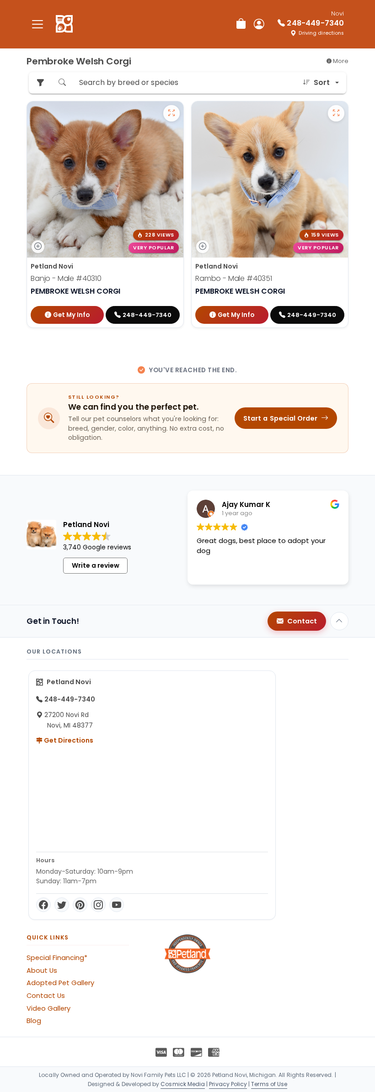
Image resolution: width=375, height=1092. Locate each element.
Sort (322, 82)
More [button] (340, 61)
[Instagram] (98, 904)
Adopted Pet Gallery (60, 982)
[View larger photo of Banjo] (171, 113)
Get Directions (68, 740)
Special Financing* (57, 957)
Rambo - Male (233, 278)
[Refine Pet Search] (40, 83)
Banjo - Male (66, 278)
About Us (42, 970)
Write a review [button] (95, 565)
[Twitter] (61, 904)
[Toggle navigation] (37, 24)
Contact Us (46, 995)
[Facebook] (43, 904)
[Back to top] (339, 621)
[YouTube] (116, 904)
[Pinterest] (80, 904)
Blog (34, 1020)
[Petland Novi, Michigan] (64, 24)
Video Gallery (48, 1008)
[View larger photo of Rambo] (336, 113)
